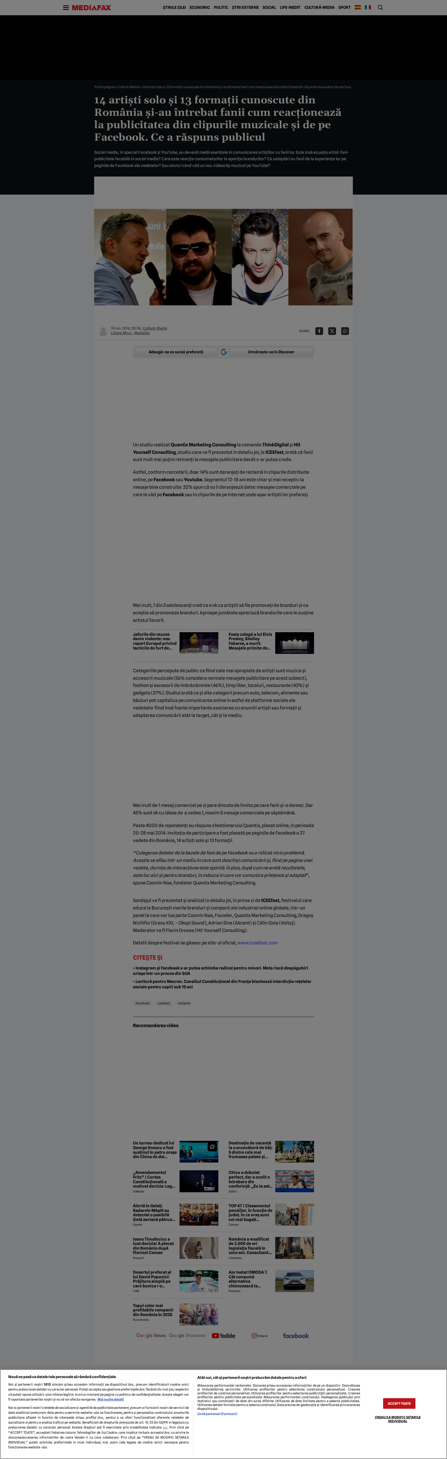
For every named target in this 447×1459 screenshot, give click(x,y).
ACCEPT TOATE (399, 1403)
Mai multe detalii (111, 1399)
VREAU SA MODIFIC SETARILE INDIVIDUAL (398, 1419)
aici (165, 1427)
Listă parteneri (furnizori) (217, 1414)
